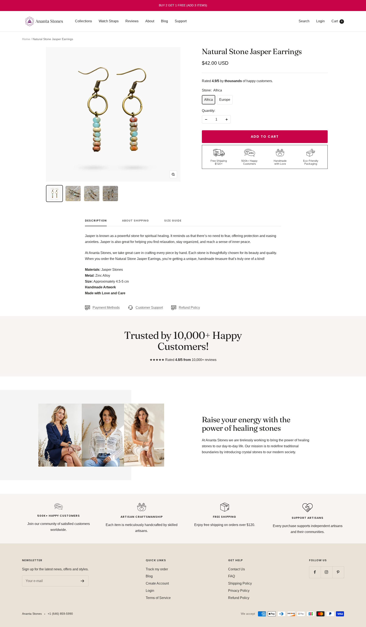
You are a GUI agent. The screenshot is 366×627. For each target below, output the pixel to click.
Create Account (157, 583)
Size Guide (173, 221)
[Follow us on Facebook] (315, 572)
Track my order (157, 569)
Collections (83, 21)
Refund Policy (189, 307)
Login (320, 21)
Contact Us (236, 569)
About (149, 21)
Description (96, 221)
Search (304, 21)
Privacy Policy (239, 590)
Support (181, 21)
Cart (336, 21)
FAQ (231, 576)
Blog (164, 21)
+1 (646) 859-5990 (60, 613)
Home (26, 39)
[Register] (82, 580)
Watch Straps (109, 21)
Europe (224, 99)
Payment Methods (106, 307)
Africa (208, 99)
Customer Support (149, 307)
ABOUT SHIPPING (135, 221)
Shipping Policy (240, 583)
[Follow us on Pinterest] (338, 572)
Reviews (132, 21)
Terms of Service (158, 598)
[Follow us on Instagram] (326, 572)
